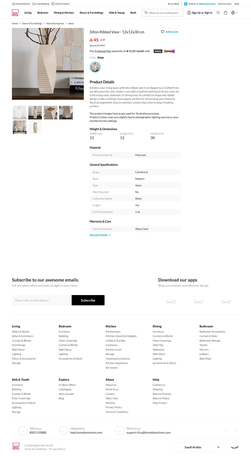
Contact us (159, 384)
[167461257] (95, 67)
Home (15, 23)
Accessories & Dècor (71, 358)
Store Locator (66, 393)
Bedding (63, 335)
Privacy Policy (114, 407)
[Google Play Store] (198, 301)
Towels (203, 345)
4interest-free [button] (103, 51)
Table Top (158, 345)
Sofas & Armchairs (22, 335)
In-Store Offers (67, 384)
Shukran (110, 402)
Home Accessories (55, 23)
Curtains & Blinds (163, 335)
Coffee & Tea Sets (115, 340)
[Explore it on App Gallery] (226, 301)
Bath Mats (205, 358)
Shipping (158, 389)
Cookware (111, 345)
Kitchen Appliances (117, 363)
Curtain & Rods (208, 335)
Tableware (158, 349)
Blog (61, 398)
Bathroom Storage (210, 340)
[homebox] (16, 12)
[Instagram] (236, 430)
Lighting (16, 354)
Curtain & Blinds (21, 340)
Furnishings (18, 345)
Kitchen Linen (113, 349)
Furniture (64, 331)
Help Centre (160, 402)
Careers (110, 393)
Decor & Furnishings (32, 23)
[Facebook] (226, 430)
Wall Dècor (18, 349)
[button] (218, 12)
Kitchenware (113, 331)
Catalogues (65, 389)
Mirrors (204, 349)
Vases (71, 23)
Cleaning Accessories (118, 358)
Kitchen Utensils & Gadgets (121, 335)
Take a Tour (112, 398)
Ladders (204, 354)
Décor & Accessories (24, 358)
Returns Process (162, 393)
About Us (111, 384)
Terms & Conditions (117, 411)
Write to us (112, 389)
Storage (16, 363)
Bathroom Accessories (212, 331)
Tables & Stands (20, 331)
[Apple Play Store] (171, 301)
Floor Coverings (68, 340)
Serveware (112, 367)
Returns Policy (161, 398)
